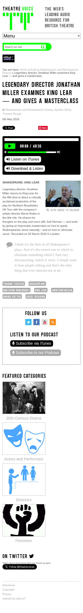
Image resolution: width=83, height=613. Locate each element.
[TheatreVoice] (18, 18)
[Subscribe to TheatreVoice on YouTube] (45, 322)
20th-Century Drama (23, 418)
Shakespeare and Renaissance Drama (29, 109)
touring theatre (13, 284)
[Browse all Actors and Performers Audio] (24, 438)
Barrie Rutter (12, 296)
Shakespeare (37, 284)
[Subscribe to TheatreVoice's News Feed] (53, 322)
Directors (23, 500)
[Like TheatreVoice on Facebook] (36, 322)
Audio (33, 69)
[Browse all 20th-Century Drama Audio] (24, 398)
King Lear (41, 290)
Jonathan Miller (62, 290)
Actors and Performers (23, 459)
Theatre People (12, 113)
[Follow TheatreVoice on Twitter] (28, 322)
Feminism (23, 541)
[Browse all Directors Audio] (24, 479)
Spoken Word (62, 109)
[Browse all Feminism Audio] (24, 520)
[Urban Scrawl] (8, 58)
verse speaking (35, 296)
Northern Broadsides (16, 290)
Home (23, 69)
